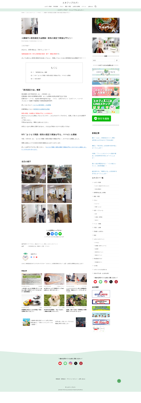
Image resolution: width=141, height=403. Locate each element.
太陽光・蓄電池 (98, 217)
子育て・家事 (97, 227)
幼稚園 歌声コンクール (100, 245)
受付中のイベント (99, 252)
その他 (95, 265)
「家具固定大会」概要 (41, 72)
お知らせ (90, 6)
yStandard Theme (62, 389)
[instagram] (34, 257)
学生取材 (55, 6)
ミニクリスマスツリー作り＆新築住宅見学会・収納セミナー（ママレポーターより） (76, 290)
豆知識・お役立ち (98, 231)
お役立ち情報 (76, 6)
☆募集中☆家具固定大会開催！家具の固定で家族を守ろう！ (57, 12)
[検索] (95, 6)
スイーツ (97, 203)
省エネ (96, 220)
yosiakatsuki (70, 389)
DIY (96, 214)
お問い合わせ (82, 379)
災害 (43, 246)
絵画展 (96, 249)
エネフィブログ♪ (71, 2)
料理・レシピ (98, 206)
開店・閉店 (68, 6)
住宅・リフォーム (98, 210)
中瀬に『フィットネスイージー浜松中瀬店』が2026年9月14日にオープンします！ (104, 156)
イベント (84, 6)
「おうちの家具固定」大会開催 (41, 105)
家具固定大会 (32, 246)
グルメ (61, 6)
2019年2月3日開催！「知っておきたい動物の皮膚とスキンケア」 (53, 310)
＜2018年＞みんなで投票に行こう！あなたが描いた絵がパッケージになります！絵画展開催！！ (32, 290)
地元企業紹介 (98, 189)
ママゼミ (39, 12)
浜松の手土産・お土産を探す (101, 273)
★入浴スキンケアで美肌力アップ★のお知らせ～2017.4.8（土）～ (54, 289)
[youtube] (36, 257)
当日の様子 (38, 78)
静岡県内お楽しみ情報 (100, 192)
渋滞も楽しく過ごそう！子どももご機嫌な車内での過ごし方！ (64, 322)
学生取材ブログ (98, 258)
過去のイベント (39, 244)
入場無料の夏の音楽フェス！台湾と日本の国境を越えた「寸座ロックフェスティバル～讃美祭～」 (42, 322)
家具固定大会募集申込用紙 (42, 109)
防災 (45, 244)
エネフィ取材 (48, 6)
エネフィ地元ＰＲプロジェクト (102, 186)
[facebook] (31, 257)
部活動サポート (98, 262)
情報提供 (58, 379)
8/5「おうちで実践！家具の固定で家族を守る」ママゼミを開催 (53, 75)
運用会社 (63, 379)
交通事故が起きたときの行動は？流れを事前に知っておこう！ (32, 310)
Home (23, 12)
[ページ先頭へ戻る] (119, 381)
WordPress (80, 389)
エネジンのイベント (31, 12)
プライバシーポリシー (72, 379)
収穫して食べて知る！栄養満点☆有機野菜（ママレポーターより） (76, 310)
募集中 (39, 246)
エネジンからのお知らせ (100, 269)
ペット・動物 (97, 223)
